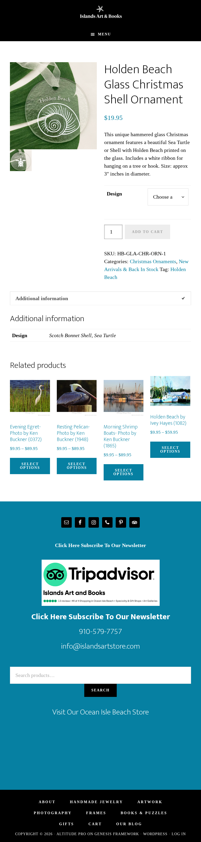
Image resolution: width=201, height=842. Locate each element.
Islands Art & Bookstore (100, 14)
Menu (104, 34)
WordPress (155, 834)
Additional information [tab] (41, 298)
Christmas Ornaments (153, 261)
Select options (30, 466)
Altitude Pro (71, 834)
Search (100, 690)
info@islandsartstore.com (100, 646)
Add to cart (147, 232)
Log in (179, 834)
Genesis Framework (116, 834)
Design (114, 194)
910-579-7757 (100, 631)
